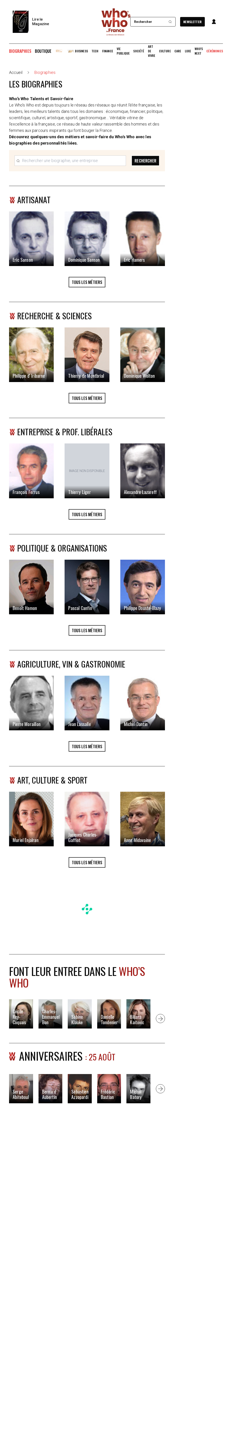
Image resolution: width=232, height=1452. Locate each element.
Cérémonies (214, 51)
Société (138, 51)
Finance (107, 51)
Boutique (43, 51)
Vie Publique (123, 51)
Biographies (20, 51)
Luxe (188, 51)
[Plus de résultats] (160, 1018)
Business (81, 51)
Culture (165, 51)
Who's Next (199, 51)
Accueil (15, 72)
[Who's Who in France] (116, 21)
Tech (95, 51)
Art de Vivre (151, 51)
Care (177, 51)
